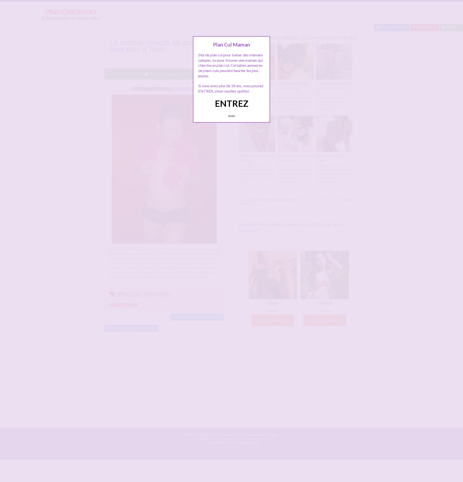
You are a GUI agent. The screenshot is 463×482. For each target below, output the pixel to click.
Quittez (231, 116)
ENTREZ (231, 103)
